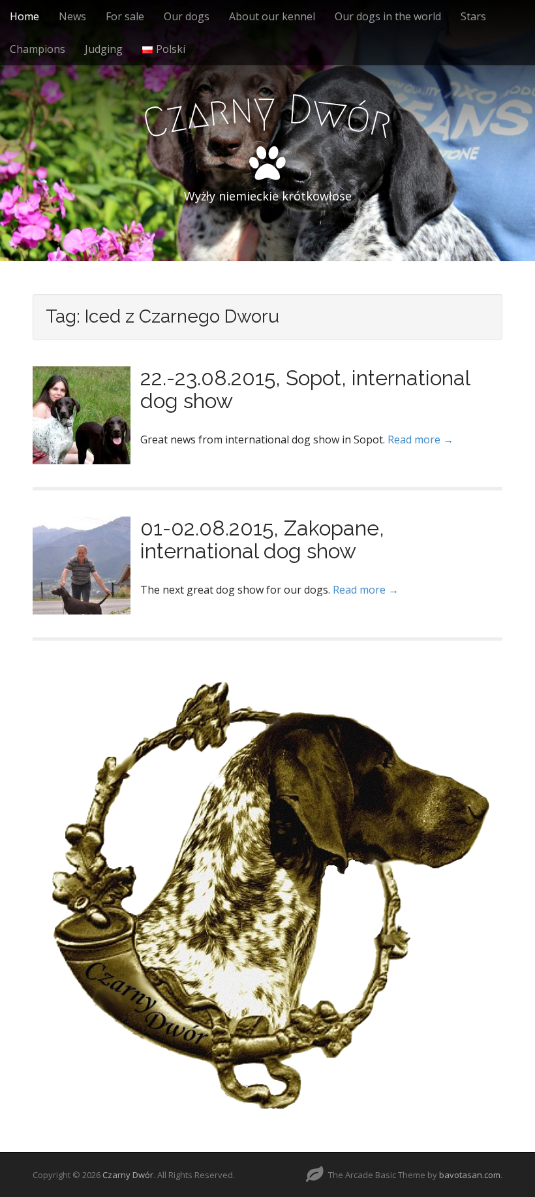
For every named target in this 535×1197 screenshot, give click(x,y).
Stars (473, 16)
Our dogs (186, 16)
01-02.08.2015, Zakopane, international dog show (262, 539)
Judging (104, 49)
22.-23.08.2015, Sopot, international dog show (305, 389)
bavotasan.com (469, 1175)
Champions (37, 49)
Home (24, 16)
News (72, 16)
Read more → (420, 439)
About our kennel (272, 16)
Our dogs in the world (388, 16)
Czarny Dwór (127, 1175)
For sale (125, 16)
